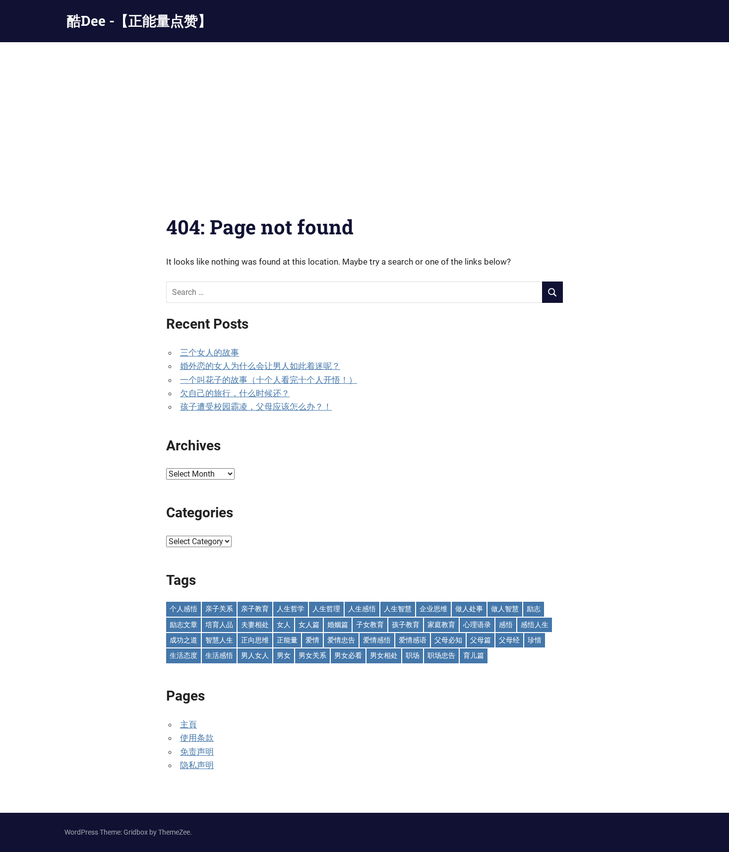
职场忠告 (441, 655)
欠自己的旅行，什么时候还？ (235, 393)
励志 (534, 609)
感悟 (506, 625)
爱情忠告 (341, 640)
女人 (284, 625)
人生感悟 (362, 609)
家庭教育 (441, 625)
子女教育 (370, 625)
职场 (413, 655)
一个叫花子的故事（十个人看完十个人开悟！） (268, 380)
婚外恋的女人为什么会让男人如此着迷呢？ (260, 366)
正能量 (287, 640)
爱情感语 (412, 640)
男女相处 (384, 655)
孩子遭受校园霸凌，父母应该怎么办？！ (256, 407)
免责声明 (197, 752)
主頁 (188, 724)
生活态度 (183, 655)
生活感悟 (219, 655)
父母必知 (448, 640)
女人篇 (309, 625)
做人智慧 (505, 609)
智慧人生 (219, 640)
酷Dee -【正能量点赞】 (139, 20)
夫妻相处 (255, 625)
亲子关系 (219, 609)
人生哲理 (326, 609)
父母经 (509, 640)
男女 (284, 655)
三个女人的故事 (209, 352)
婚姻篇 (337, 625)
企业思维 (433, 609)
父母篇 (480, 640)
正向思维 (255, 640)
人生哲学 (290, 609)
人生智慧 (398, 609)
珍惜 (535, 640)
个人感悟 (183, 609)
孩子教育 (406, 625)
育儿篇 (473, 655)
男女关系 (312, 655)
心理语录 (477, 625)
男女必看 (348, 655)
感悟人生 (534, 625)
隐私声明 (197, 765)
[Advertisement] (364, 116)
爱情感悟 (377, 640)
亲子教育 (255, 609)
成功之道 (183, 640)
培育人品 (219, 625)
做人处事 (469, 609)
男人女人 (255, 655)
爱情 (312, 640)
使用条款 (197, 738)
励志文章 (183, 625)
